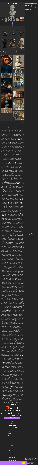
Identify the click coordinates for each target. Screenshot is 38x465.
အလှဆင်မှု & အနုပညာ (31, 458)
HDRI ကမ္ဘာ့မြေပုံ (10, 437)
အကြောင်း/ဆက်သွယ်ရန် (11, 433)
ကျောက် (26, 460)
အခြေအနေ (12, 447)
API (9, 453)
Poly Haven (4, 1)
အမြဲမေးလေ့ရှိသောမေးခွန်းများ (12, 431)
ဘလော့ (9, 435)
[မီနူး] (37, 1)
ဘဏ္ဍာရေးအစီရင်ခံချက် (12, 457)
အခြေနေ (12, 445)
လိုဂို (9, 455)
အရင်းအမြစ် (12, 443)
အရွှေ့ (28, 460)
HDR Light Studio (31, 234)
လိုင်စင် (10, 450)
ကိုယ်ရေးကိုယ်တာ (11, 452)
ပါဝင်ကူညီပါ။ (12, 440)
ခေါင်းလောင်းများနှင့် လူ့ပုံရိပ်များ (31, 459)
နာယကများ (13, 123)
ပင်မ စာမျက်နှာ (10, 429)
